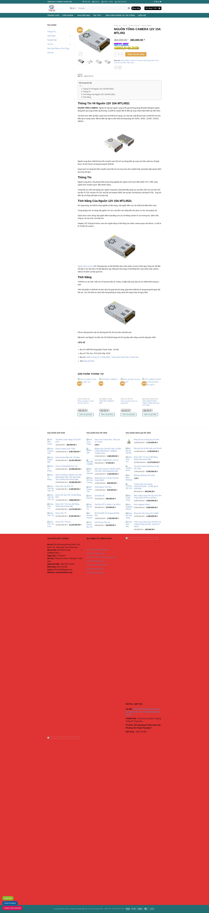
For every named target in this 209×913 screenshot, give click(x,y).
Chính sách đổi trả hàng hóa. (98, 565)
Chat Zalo (8, 898)
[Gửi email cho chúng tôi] (156, 2)
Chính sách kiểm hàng (95, 553)
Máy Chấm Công (128, 62)
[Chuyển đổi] (70, 36)
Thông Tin (87, 92)
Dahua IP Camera (136, 60)
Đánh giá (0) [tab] (88, 76)
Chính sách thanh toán (95, 561)
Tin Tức (97, 15)
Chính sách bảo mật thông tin (98, 550)
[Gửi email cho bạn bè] (120, 67)
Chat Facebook (10, 903)
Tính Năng (87, 97)
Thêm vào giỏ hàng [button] (85, 414)
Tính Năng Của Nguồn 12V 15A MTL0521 (99, 94)
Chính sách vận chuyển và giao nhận (101, 557)
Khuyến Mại (83, 15)
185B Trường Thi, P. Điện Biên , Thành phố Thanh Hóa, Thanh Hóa (112, 357)
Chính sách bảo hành (95, 569)
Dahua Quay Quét (148, 60)
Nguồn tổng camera (85, 266)
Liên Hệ (142, 15)
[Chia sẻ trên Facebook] (116, 67)
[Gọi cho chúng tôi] (158, 2)
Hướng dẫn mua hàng (95, 573)
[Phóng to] (80, 54)
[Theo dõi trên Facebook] (154, 2)
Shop (125, 25)
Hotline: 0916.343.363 (12, 908)
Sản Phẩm (67, 15)
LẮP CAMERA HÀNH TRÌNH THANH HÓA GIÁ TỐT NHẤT (150, 403)
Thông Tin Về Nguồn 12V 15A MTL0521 (98, 89)
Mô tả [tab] (80, 76)
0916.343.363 (88, 361)
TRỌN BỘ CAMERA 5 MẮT (106, 402)
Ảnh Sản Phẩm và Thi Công (120, 15)
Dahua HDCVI (146, 25)
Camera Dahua (134, 25)
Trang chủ (117, 25)
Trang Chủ (53, 15)
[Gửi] (129, 8)
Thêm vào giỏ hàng (135, 54)
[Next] (107, 40)
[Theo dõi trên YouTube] (160, 2)
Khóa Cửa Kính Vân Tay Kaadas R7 (129, 402)
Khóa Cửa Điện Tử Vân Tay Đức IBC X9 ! (86, 402)
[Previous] (81, 40)
